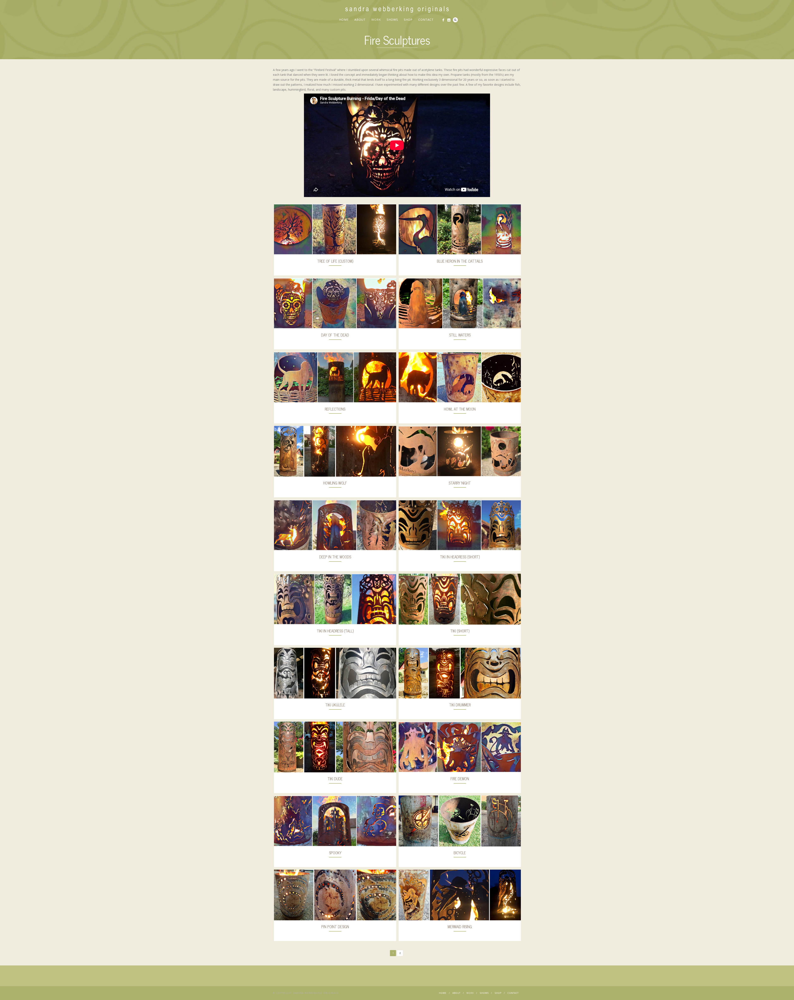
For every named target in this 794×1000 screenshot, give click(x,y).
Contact (426, 20)
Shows (392, 20)
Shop (408, 20)
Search (455, 19)
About (360, 20)
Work (376, 20)
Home (344, 20)
